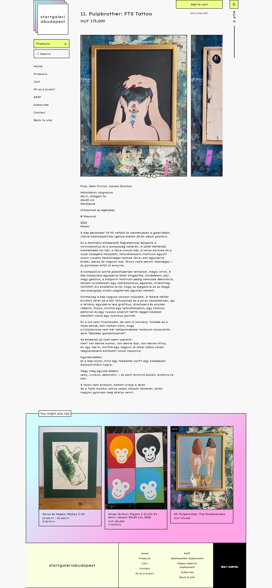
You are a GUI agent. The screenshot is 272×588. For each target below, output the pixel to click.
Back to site (43, 120)
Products (43, 43)
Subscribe (41, 104)
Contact (39, 112)
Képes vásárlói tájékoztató (187, 565)
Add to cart (199, 4)
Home (38, 66)
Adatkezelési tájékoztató (187, 558)
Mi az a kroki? (44, 89)
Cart (37, 81)
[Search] (37, 54)
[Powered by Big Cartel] (229, 565)
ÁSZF (37, 97)
